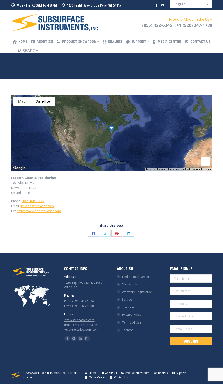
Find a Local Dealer (135, 277)
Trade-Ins (128, 307)
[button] (111, 128)
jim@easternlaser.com (37, 206)
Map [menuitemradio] (21, 101)
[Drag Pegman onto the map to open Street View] (205, 161)
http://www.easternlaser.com (39, 211)
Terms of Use (131, 322)
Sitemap (127, 330)
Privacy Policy (131, 315)
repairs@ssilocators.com (81, 329)
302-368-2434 (33, 201)
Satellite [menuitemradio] (42, 101)
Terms (207, 169)
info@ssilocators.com (79, 320)
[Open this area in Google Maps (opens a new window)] (19, 168)
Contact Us (130, 284)
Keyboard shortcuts (156, 169)
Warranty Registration (137, 292)
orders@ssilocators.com (81, 325)
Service (127, 299)
